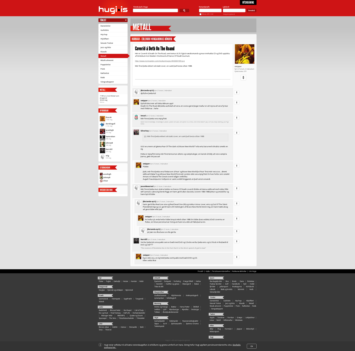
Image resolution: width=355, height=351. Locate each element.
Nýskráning (248, 2)
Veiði (251, 289)
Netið (218, 320)
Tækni (212, 314)
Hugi (211, 337)
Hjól (244, 284)
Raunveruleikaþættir (190, 321)
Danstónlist (105, 26)
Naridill (109, 149)
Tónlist (103, 20)
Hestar (125, 281)
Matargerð (186, 284)
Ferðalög (177, 281)
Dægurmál (103, 286)
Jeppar (239, 329)
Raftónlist (105, 73)
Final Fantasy (116, 313)
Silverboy (145, 131)
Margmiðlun (159, 292)
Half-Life (126, 313)
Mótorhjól (250, 329)
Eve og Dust (103, 313)
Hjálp (208, 271)
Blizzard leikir (115, 310)
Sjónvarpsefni (176, 323)
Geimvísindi (103, 299)
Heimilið (159, 284)
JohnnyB (109, 143)
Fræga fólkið (188, 281)
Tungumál (139, 299)
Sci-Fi (165, 323)
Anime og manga (161, 307)
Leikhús (157, 309)
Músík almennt (107, 60)
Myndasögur (174, 309)
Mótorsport (214, 331)
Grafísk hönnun (160, 295)
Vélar (212, 325)
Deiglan (102, 290)
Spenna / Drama (192, 323)
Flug (219, 329)
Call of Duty (139, 310)
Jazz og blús (106, 47)
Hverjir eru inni (106, 190)
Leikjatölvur (250, 317)
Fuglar (108, 281)
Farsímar (221, 317)
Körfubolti (250, 286)
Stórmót (241, 289)
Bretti (234, 281)
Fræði (101, 295)
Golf (226, 284)
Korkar (136, 39)
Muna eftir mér (208, 14)
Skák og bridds (226, 289)
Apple (212, 317)
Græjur (239, 317)
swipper (238, 66)
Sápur (156, 323)
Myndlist (185, 309)
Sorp (101, 330)
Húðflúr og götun (172, 284)
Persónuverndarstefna (221, 271)
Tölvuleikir (141, 318)
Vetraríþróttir (215, 292)
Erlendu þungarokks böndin (157, 39)
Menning (157, 303)
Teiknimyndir (159, 326)
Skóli (142, 327)
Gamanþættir (159, 321)
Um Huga (252, 271)
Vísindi (101, 301)
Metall (103, 56)
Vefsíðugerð (171, 298)
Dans (242, 281)
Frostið (200, 271)
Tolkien (157, 312)
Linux (212, 320)
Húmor (123, 327)
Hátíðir (115, 327)
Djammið (158, 281)
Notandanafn (204, 7)
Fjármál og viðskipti (115, 290)
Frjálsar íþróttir (216, 284)
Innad (143, 116)
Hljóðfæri (105, 38)
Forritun (231, 317)
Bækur (173, 307)
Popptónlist (106, 64)
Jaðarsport (224, 286)
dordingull (110, 123)
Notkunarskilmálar (239, 271)
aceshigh (110, 130)
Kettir (142, 281)
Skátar (196, 284)
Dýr (100, 278)
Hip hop (104, 34)
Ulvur (105, 180)
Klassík (103, 51)
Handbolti (236, 284)
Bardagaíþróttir (216, 281)
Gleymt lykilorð (229, 14)
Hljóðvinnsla (176, 295)
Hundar (134, 281)
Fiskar (101, 281)
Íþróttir (212, 286)
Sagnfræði (128, 299)
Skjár (156, 317)
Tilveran (108, 330)
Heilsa (198, 281)
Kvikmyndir (173, 321)
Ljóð (164, 309)
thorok (108, 117)
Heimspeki (116, 299)
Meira (102, 102)
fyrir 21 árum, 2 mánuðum (163, 90)
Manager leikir (106, 315)
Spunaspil (102, 318)
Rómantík (133, 327)
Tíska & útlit (158, 286)
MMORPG (121, 315)
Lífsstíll (157, 278)
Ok (251, 346)
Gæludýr (117, 281)
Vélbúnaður (228, 320)
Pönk (103, 69)
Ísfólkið (196, 307)
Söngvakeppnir (107, 81)
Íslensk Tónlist (107, 43)
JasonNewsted (147, 186)
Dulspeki (167, 281)
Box (227, 281)
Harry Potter (185, 307)
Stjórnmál (129, 290)
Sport (212, 278)
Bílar (211, 329)
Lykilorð (226, 7)
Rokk (103, 77)
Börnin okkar (104, 327)
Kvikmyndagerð (192, 295)
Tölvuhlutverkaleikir (126, 318)
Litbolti (212, 289)
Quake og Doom (136, 315)
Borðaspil (127, 310)
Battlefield (103, 310)
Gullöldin (105, 30)
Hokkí (252, 284)
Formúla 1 (229, 329)
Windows (238, 320)
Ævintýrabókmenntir (170, 312)
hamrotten (110, 136)
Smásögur (195, 309)
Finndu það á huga (140, 7)
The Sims (112, 318)
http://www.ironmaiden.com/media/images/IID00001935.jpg (160, 61)
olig (107, 155)
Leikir (101, 307)
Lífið (100, 324)
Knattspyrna (237, 286)
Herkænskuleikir (139, 313)
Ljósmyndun (159, 298)
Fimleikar (250, 281)
